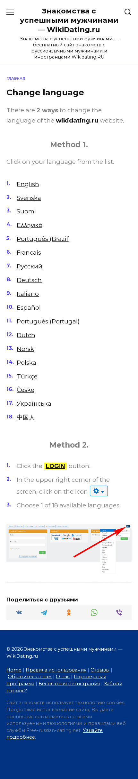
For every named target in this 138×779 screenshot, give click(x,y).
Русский (29, 266)
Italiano (28, 294)
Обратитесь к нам (30, 677)
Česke (25, 389)
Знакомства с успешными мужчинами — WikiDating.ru (69, 20)
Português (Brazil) (43, 238)
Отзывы (100, 670)
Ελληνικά (29, 225)
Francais (29, 252)
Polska (26, 362)
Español (29, 307)
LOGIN (55, 466)
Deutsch (29, 280)
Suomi (26, 211)
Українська (34, 403)
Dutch (26, 335)
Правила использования (56, 670)
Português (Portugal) (48, 321)
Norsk (25, 349)
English (28, 184)
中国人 (26, 417)
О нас (63, 677)
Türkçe (27, 376)
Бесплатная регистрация (69, 684)
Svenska (29, 198)
